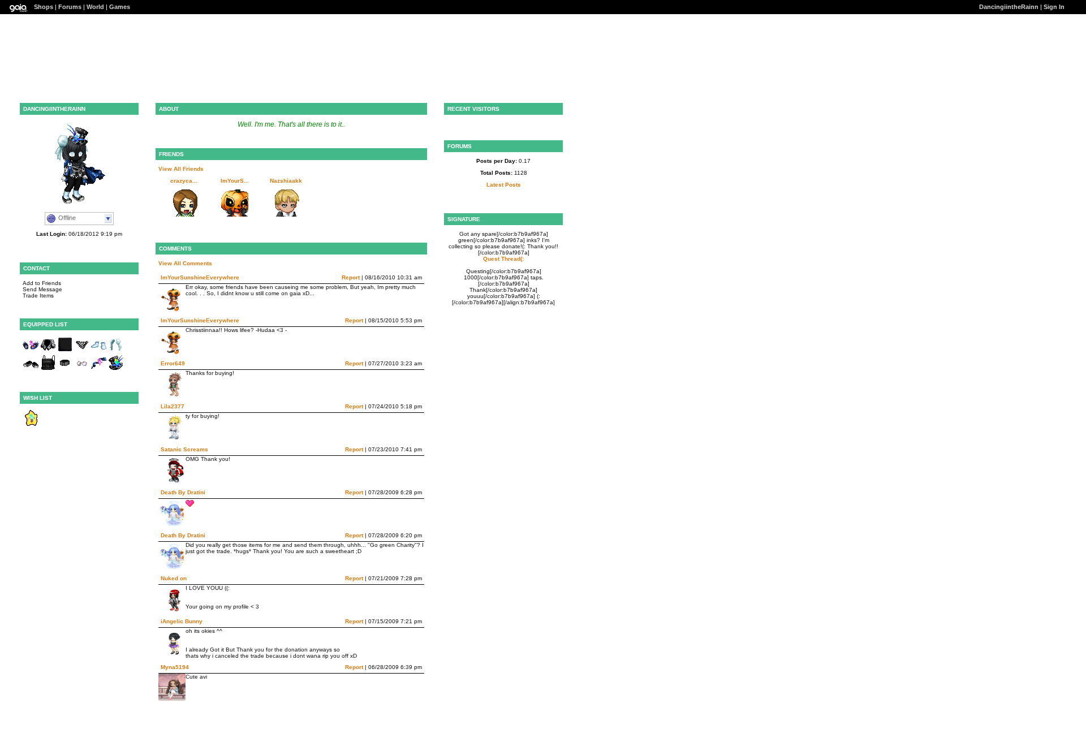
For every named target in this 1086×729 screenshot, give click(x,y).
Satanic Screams (184, 449)
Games (119, 6)
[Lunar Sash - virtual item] (98, 369)
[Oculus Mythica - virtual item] (31, 351)
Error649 (173, 363)
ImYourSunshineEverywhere (200, 277)
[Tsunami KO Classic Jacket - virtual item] (48, 351)
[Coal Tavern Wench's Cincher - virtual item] (65, 369)
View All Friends (181, 169)
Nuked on (174, 578)
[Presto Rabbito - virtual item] (115, 369)
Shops (43, 6)
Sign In (1054, 6)
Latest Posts (503, 185)
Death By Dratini (183, 492)
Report (351, 277)
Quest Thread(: (503, 259)
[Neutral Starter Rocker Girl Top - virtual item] (48, 369)
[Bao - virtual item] (115, 351)
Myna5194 (175, 667)
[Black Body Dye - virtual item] (65, 351)
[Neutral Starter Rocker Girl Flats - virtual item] (31, 369)
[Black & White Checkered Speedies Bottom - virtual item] (82, 351)
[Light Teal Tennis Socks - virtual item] (98, 351)
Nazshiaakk (286, 181)
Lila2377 (172, 406)
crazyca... (183, 181)
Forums (69, 6)
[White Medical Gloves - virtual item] (82, 369)
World (95, 6)
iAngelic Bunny (181, 621)
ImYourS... (235, 181)
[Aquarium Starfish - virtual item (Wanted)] (31, 424)
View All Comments (185, 263)
